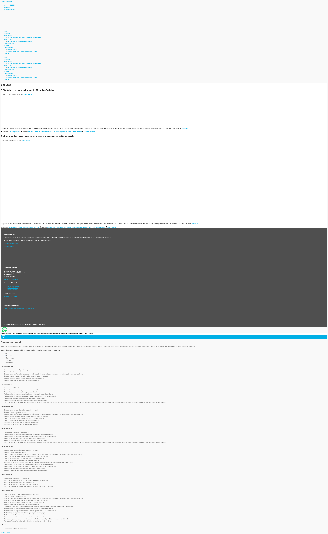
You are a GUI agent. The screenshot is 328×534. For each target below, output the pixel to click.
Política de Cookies (13, 288)
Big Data (52, 132)
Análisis (8, 360)
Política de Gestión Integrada (11, 243)
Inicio (5, 31)
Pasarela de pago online (10, 296)
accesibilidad (51, 227)
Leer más (185, 128)
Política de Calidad (9, 246)
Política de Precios (12, 289)
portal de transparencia (98, 227)
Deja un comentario (89, 132)
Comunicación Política (15, 227)
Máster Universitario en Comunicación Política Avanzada (24, 37)
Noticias (6, 45)
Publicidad (9, 362)
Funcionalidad (10, 358)
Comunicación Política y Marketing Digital (20, 41)
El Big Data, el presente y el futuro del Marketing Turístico (27, 90)
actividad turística (33, 132)
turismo (79, 132)
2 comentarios (111, 227)
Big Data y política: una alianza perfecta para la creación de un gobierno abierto (37, 136)
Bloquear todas (10, 354)
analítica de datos (44, 132)
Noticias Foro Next (33, 227)
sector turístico (72, 132)
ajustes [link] (91, 333)
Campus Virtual (12, 49)
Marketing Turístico (14, 132)
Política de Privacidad (13, 286)
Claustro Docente (9, 43)
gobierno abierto (66, 227)
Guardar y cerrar (5, 532)
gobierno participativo (78, 227)
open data (88, 227)
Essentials (9, 356)
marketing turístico (61, 132)
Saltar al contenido (6, 1)
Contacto (6, 54)
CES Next (7, 33)
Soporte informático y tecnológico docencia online (22, 52)
